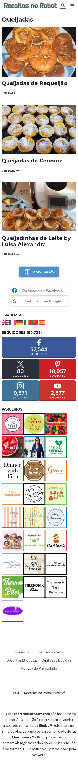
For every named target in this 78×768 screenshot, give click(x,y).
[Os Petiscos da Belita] (12, 540)
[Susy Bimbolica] (34, 564)
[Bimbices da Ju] (56, 424)
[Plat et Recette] (56, 540)
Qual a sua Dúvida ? (57, 660)
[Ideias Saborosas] (12, 494)
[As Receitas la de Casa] (34, 424)
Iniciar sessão (43, 271)
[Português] (35, 322)
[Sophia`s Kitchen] (12, 564)
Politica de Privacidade (39, 668)
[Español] (42, 322)
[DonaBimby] (34, 470)
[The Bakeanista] (56, 564)
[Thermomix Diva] (34, 587)
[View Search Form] (63, 5)
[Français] (12, 322)
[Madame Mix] (56, 494)
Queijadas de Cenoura (32, 160)
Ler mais (11, 93)
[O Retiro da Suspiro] (56, 517)
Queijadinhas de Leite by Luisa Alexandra (36, 241)
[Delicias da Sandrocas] (56, 447)
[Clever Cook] (12, 447)
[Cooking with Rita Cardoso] (34, 447)
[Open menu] (72, 4)
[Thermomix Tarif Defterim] (56, 587)
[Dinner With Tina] (12, 470)
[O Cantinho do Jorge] (12, 517)
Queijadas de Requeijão (34, 83)
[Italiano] (27, 322)
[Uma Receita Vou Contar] (12, 611)
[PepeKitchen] (34, 540)
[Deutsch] (20, 322)
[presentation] (39, 51)
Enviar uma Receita (48, 652)
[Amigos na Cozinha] (12, 424)
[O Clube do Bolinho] (34, 517)
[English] (5, 322)
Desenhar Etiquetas (21, 660)
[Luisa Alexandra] (34, 494)
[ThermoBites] (12, 587)
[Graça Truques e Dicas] (56, 470)
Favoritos (22, 652)
